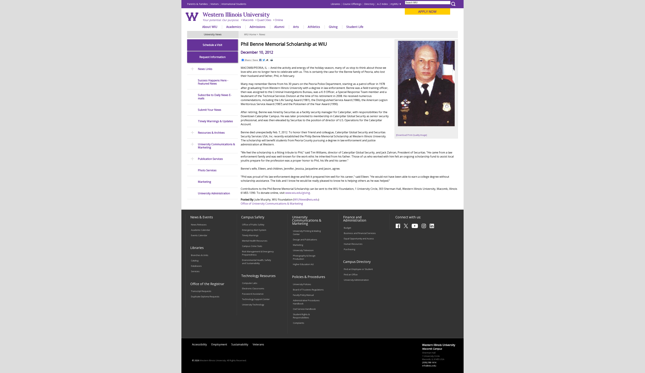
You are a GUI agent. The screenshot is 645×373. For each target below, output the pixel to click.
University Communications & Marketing (216, 146)
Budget (347, 227)
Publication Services (210, 159)
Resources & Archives (211, 132)
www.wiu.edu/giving (297, 193)
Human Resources (353, 243)
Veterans (258, 344)
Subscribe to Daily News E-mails (214, 96)
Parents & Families (197, 4)
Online (279, 20)
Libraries (335, 4)
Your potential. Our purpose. (221, 20)
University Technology (253, 304)
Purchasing (349, 249)
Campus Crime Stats (252, 246)
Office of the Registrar (207, 284)
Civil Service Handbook (304, 308)
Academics (233, 27)
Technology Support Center (256, 299)
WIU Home (250, 34)
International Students (233, 4)
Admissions (257, 27)
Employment (219, 344)
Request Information (212, 57)
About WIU (209, 27)
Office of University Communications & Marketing (272, 203)
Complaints (298, 322)
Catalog (194, 260)
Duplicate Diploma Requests (205, 296)
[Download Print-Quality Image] (411, 134)
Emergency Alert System (254, 229)
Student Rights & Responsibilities (301, 316)
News (262, 34)
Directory (369, 4)
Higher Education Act (303, 264)
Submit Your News (209, 109)
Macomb (248, 20)
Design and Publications (305, 239)
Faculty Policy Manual (303, 295)
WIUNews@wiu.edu (306, 199)
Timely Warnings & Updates (215, 121)
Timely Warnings (250, 235)
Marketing (204, 181)
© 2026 (195, 360)
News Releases (199, 224)
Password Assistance (253, 293)
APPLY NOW (427, 11)
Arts (296, 27)
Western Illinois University (236, 14)
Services (195, 271)
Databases (196, 265)
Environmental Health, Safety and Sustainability (256, 262)
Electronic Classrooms (253, 288)
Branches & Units (199, 255)
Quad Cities (264, 20)
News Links (205, 69)
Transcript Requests (201, 291)
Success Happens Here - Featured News (213, 82)
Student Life (354, 27)
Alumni (279, 27)
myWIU (394, 4)
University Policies (302, 284)
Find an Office (351, 274)
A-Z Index (382, 4)
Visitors (214, 4)
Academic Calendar (200, 229)
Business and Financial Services (360, 233)
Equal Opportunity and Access (359, 238)
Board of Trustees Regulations (308, 289)
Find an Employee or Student (358, 269)
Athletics (314, 27)
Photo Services (207, 170)
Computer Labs (249, 283)
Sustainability (239, 344)
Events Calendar (199, 235)
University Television (303, 250)
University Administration (214, 193)
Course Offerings (352, 4)
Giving (333, 27)
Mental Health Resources (254, 240)
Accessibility (199, 344)
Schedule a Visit (212, 45)
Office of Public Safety (253, 224)
